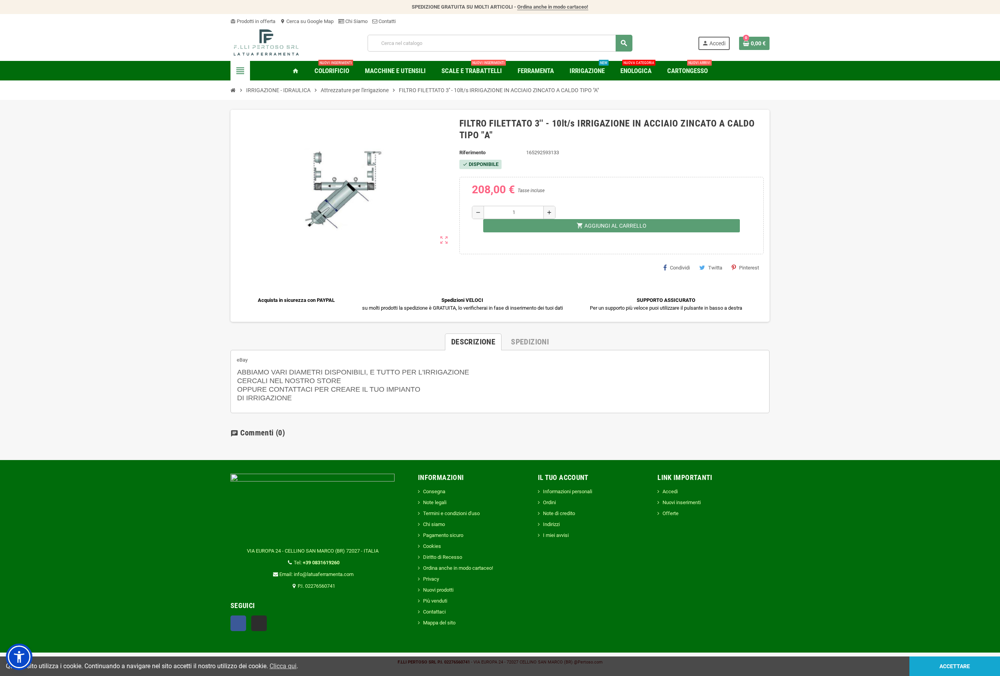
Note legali (434, 502)
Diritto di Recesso (442, 557)
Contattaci (434, 612)
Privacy (431, 579)
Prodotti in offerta (252, 21)
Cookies (432, 546)
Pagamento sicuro (443, 535)
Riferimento (472, 152)
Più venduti (435, 601)
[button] (19, 657)
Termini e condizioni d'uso (451, 513)
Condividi (680, 268)
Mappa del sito (439, 623)
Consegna (434, 491)
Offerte (670, 513)
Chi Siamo (356, 21)
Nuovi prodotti (438, 590)
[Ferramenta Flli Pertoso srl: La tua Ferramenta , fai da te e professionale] (266, 43)
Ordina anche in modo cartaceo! (552, 7)
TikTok (259, 623)
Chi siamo (434, 524)
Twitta (715, 268)
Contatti (386, 21)
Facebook (238, 623)
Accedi (670, 491)
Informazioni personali (567, 491)
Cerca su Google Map (307, 21)
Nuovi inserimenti (681, 502)
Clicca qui (283, 666)
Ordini (549, 502)
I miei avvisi (556, 535)
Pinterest (749, 268)
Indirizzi (551, 524)
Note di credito (559, 513)
